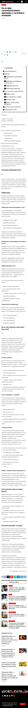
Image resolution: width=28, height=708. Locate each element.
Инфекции (6, 74)
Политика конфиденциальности (10, 704)
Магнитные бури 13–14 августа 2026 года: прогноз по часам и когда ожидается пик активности (9, 639)
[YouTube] (5, 696)
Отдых (14, 612)
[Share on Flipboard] (10, 52)
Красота (10, 585)
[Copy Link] (4, 55)
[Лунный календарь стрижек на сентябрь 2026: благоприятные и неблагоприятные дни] (4, 588)
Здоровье (3, 4)
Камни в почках (10, 94)
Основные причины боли (10, 71)
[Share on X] (7, 52)
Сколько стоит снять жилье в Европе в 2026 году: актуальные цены (16, 616)
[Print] (7, 55)
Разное (14, 603)
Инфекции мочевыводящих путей (13, 77)
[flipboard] (12, 696)
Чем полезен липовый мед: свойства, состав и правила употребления (8, 664)
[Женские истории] (7, 1)
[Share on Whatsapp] (13, 52)
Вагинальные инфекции (13, 88)
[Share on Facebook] (4, 52)
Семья (13, 621)
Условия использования (7, 705)
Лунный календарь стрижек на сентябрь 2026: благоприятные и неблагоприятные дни (17, 589)
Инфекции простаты (12, 85)
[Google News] (7, 696)
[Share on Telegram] (21, 577)
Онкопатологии (10, 99)
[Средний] (10, 696)
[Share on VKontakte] (15, 52)
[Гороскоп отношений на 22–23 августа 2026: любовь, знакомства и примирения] (4, 606)
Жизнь (10, 594)
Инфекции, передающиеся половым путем (13, 82)
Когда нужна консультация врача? (13, 107)
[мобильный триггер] (25, 1)
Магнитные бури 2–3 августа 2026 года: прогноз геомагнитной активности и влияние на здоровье (9, 675)
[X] (2, 696)
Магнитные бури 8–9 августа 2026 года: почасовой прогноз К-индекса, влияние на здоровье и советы (8, 653)
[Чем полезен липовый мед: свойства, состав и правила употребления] (23, 664)
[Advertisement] (14, 35)
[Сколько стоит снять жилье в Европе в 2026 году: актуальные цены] (4, 615)
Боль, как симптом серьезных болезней (13, 91)
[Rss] (14, 696)
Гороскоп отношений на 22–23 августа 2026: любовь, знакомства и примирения (17, 607)
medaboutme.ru (23, 571)
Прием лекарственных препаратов (11, 103)
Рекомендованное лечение (10, 109)
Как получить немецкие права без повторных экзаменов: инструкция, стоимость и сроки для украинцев (17, 598)
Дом (10, 621)
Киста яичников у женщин (14, 97)
